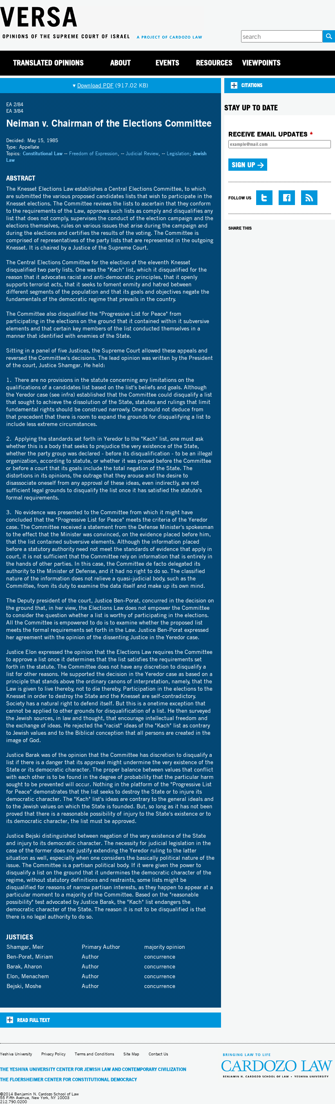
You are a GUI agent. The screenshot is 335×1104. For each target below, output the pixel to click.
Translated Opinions (48, 62)
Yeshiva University (16, 1054)
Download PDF (95, 85)
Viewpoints (261, 62)
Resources (214, 62)
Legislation (178, 153)
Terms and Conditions (94, 1054)
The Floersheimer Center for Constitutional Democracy (68, 1079)
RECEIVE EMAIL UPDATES (270, 134)
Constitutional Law (43, 153)
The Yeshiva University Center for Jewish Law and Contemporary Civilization (93, 1069)
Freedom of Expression (93, 153)
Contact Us (158, 1054)
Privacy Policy (53, 1054)
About (120, 62)
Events (167, 62)
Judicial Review (142, 153)
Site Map (131, 1054)
